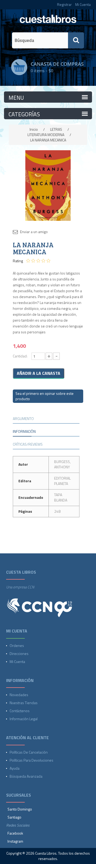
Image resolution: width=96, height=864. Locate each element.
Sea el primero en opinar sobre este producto (44, 396)
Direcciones (19, 653)
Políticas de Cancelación (29, 752)
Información (24, 431)
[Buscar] (76, 40)
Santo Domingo (19, 809)
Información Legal (24, 719)
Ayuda (14, 768)
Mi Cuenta (83, 4)
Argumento (23, 418)
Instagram (15, 841)
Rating (18, 261)
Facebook (15, 833)
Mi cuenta (17, 661)
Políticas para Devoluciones (31, 760)
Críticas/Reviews (28, 444)
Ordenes (17, 645)
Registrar (64, 4)
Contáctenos (20, 710)
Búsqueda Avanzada (26, 776)
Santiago (14, 817)
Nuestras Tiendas (24, 702)
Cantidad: (20, 356)
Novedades (19, 694)
